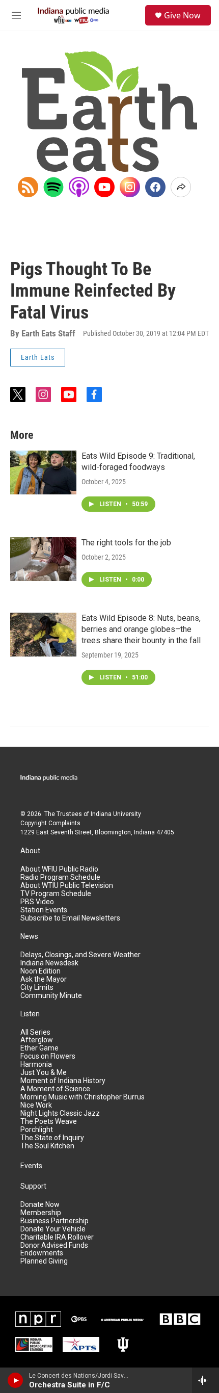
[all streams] (205, 1380)
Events (31, 1166)
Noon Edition (40, 971)
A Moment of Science (55, 1089)
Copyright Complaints (50, 823)
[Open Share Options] (181, 187)
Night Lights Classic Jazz (60, 1113)
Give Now (182, 15)
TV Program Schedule (55, 894)
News (29, 936)
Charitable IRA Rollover (57, 1237)
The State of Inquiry (52, 1138)
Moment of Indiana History (62, 1081)
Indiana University (116, 814)
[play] (15, 1380)
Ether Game (39, 1048)
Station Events (43, 910)
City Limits (36, 987)
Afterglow (36, 1040)
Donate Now (40, 1204)
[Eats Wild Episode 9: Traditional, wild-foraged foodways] (43, 472)
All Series (35, 1032)
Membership (40, 1213)
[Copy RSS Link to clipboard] (28, 187)
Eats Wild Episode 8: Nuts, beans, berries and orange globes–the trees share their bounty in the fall (141, 629)
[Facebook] (155, 187)
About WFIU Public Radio (59, 869)
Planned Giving (44, 1261)
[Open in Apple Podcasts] (79, 187)
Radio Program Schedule (60, 877)
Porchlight (36, 1130)
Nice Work (36, 1105)
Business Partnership (54, 1221)
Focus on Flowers (47, 1056)
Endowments (41, 1253)
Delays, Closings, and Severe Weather (80, 955)
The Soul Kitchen (47, 1146)
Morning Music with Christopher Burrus (82, 1097)
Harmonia (36, 1064)
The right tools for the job (126, 542)
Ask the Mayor (43, 979)
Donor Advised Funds (54, 1245)
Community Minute (51, 996)
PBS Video (37, 902)
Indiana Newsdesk (49, 963)
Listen (30, 1014)
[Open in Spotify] (53, 187)
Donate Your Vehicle (53, 1229)
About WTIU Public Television (66, 885)
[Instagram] (130, 187)
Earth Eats (37, 357)
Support (33, 1186)
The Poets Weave (48, 1121)
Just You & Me (43, 1072)
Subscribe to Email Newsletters (70, 918)
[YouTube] (104, 187)
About (30, 851)
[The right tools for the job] (43, 559)
